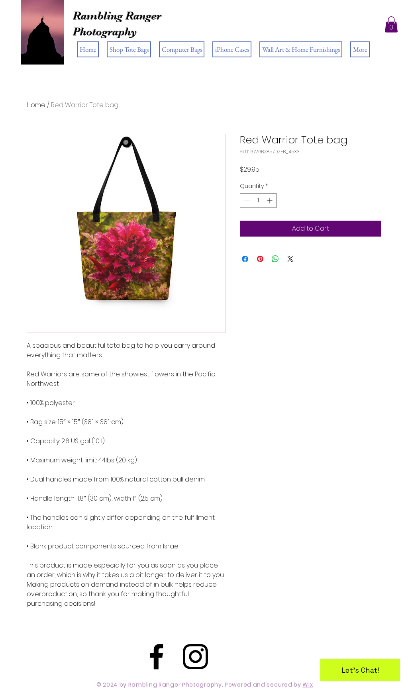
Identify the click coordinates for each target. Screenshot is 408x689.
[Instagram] (195, 656)
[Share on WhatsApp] (275, 259)
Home (36, 105)
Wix (307, 685)
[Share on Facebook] (245, 259)
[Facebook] (156, 656)
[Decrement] (246, 200)
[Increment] (270, 200)
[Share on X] (290, 259)
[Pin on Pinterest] (260, 259)
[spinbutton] (258, 200)
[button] (391, 24)
